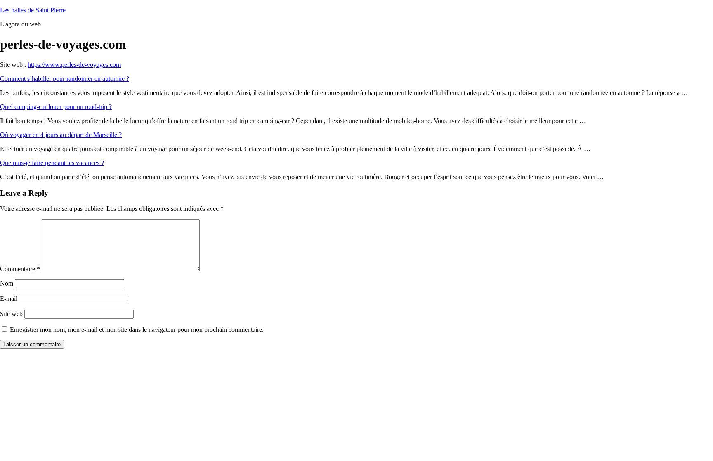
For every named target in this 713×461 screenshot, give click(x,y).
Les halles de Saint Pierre (33, 10)
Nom (6, 283)
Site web (11, 313)
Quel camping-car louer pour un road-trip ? (56, 106)
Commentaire (20, 268)
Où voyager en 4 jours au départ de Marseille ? (61, 134)
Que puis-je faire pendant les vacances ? (52, 162)
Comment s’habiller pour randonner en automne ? (64, 78)
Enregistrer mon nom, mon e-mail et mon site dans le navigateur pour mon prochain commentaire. (137, 329)
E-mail (8, 298)
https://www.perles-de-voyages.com (74, 64)
